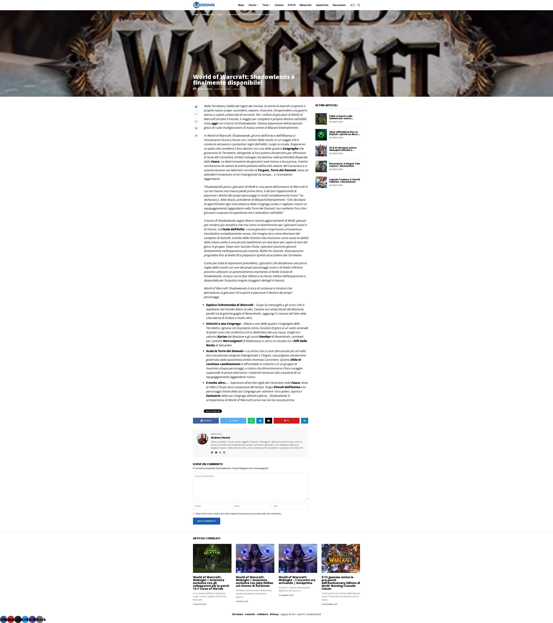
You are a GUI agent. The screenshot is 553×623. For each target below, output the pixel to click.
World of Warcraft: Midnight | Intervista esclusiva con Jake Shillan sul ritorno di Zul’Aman (254, 581)
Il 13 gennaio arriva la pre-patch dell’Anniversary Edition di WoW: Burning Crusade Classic (341, 583)
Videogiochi (208, 14)
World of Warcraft (213, 411)
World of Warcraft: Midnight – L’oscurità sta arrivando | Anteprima (297, 580)
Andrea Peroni (205, 89)
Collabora (262, 614)
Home (196, 14)
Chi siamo (237, 614)
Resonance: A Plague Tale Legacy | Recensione (344, 164)
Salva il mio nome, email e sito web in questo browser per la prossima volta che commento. (238, 513)
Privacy (274, 614)
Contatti (250, 614)
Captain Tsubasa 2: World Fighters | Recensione (344, 180)
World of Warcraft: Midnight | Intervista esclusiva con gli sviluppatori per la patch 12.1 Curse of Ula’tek (211, 583)
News (220, 14)
